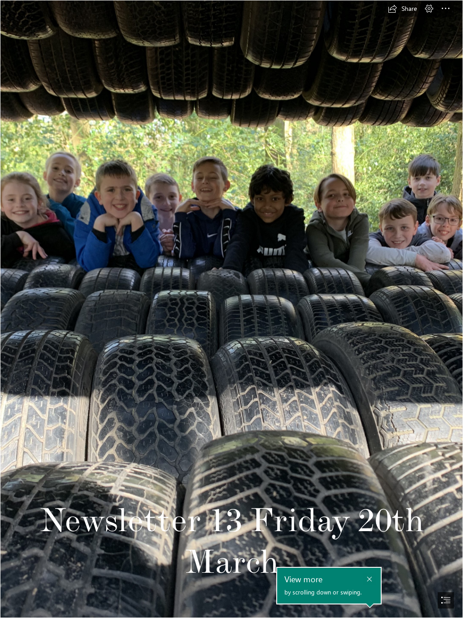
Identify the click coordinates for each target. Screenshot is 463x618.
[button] (402, 8)
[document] (231, 309)
